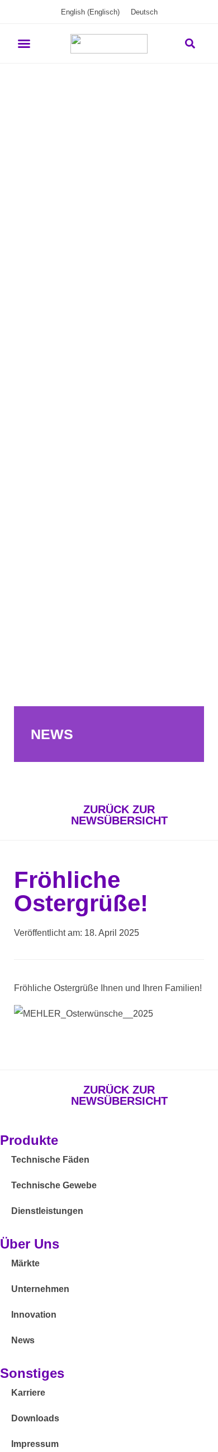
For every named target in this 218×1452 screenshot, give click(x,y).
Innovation (33, 1314)
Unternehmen (40, 1289)
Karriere (28, 1392)
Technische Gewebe (54, 1185)
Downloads (35, 1418)
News (23, 1340)
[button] (24, 43)
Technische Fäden (50, 1159)
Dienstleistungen (47, 1211)
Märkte (25, 1263)
